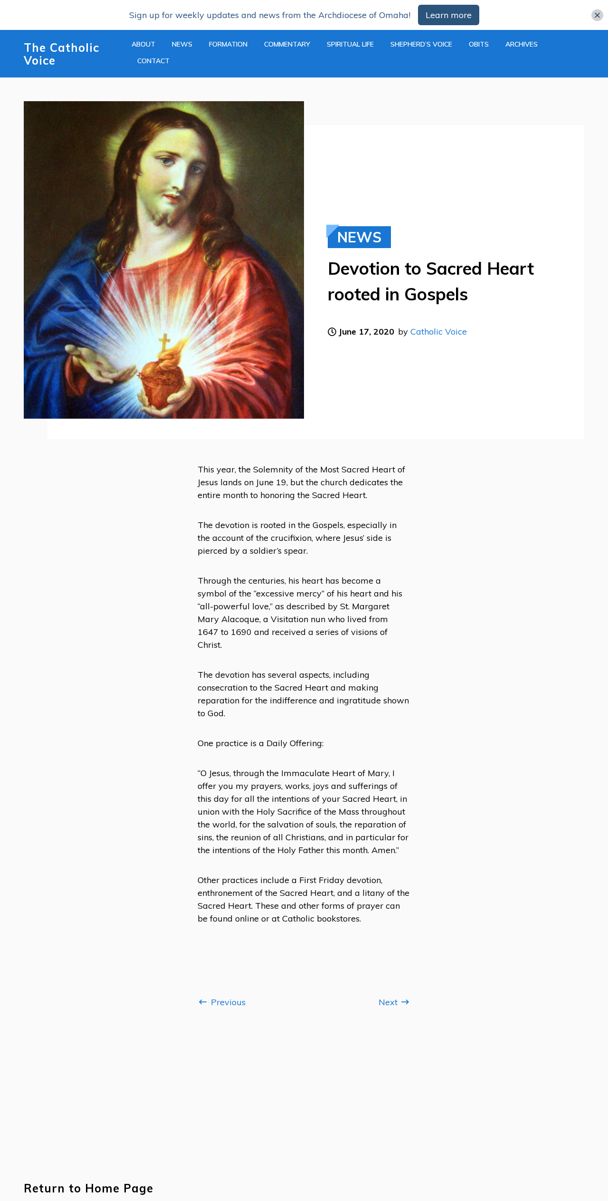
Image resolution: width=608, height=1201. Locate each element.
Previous (227, 1002)
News (182, 44)
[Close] (597, 15)
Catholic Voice (438, 331)
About (143, 44)
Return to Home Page (88, 1188)
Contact (153, 61)
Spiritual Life (350, 44)
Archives (521, 44)
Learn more (449, 15)
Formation (228, 44)
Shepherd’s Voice (421, 44)
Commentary (287, 44)
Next (389, 1002)
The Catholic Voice (61, 54)
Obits (479, 44)
